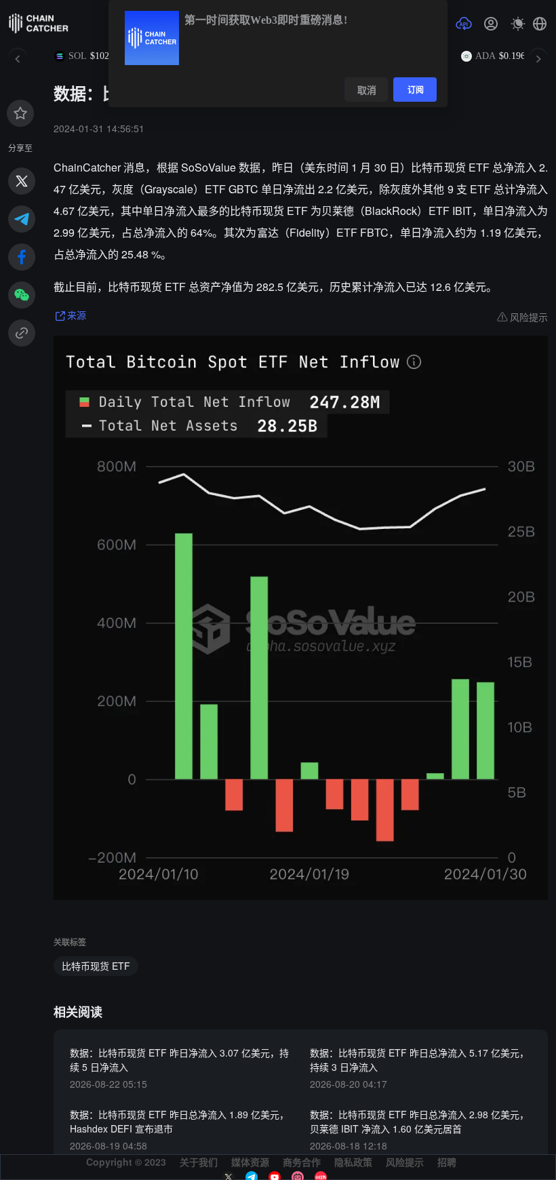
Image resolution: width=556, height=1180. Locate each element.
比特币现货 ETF (96, 965)
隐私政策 (353, 1161)
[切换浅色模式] (518, 24)
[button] (540, 24)
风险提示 (405, 1161)
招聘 (446, 1161)
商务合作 (302, 1161)
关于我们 (199, 1161)
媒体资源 (250, 1161)
